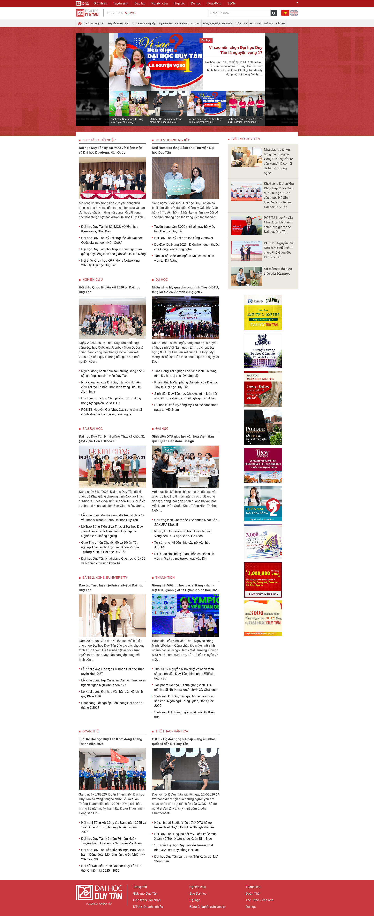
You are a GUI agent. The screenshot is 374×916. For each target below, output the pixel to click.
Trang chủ (140, 887)
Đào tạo (139, 3)
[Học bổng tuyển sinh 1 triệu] (263, 580)
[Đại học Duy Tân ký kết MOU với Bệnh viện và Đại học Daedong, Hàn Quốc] (112, 177)
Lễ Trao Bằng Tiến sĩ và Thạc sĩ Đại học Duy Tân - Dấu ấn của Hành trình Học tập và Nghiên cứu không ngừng (112, 531)
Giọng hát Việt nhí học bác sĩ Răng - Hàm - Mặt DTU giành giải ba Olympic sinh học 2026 (185, 588)
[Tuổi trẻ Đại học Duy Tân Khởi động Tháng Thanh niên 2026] (112, 769)
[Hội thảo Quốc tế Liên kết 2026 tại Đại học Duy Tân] (112, 317)
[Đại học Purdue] (263, 427)
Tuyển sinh (120, 3)
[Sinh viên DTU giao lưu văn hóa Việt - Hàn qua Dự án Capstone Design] (185, 466)
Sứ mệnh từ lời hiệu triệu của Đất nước (278, 271)
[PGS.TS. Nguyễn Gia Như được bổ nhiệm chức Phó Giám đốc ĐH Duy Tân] (246, 250)
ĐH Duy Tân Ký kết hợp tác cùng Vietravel (183, 238)
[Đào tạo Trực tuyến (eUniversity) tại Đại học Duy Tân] (112, 615)
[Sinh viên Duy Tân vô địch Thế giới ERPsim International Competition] (156, 58)
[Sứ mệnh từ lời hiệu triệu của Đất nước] (246, 276)
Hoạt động (214, 3)
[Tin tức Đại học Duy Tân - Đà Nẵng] (105, 12)
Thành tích (241, 23)
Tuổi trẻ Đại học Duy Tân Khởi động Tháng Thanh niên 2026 (110, 741)
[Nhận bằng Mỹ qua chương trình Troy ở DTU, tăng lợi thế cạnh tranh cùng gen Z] (185, 317)
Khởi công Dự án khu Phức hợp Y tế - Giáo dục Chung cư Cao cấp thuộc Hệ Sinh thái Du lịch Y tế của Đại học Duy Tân (279, 195)
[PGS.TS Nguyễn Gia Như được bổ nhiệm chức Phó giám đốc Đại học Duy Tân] (246, 225)
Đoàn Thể (255, 23)
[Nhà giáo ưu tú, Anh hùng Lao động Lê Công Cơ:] (246, 156)
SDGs (231, 3)
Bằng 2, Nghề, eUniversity (217, 23)
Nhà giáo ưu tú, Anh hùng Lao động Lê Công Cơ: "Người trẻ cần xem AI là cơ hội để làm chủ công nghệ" (278, 161)
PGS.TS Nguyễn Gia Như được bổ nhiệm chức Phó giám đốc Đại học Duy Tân (278, 224)
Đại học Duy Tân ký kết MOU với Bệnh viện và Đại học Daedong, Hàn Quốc (110, 150)
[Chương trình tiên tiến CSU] (263, 312)
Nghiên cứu (165, 23)
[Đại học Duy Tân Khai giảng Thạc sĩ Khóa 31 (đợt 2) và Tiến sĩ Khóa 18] (112, 466)
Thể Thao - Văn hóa (274, 23)
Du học (161, 279)
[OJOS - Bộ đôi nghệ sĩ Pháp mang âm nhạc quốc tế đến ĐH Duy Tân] (185, 769)
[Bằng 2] (263, 503)
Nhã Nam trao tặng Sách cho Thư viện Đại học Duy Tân (183, 150)
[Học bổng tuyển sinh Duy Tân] (263, 618)
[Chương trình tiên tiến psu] (263, 350)
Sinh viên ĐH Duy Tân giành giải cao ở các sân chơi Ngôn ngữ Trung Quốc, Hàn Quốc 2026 (184, 701)
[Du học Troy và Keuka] (263, 465)
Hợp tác (179, 3)
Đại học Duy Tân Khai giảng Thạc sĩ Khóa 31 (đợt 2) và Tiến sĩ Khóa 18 (112, 439)
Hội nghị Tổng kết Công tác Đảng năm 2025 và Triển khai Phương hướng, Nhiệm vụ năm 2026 (113, 827)
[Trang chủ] (80, 24)
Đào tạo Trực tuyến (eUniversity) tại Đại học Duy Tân (111, 588)
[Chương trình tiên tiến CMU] (263, 389)
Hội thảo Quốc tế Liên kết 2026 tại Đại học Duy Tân (109, 290)
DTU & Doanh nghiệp (143, 23)
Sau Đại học (181, 23)
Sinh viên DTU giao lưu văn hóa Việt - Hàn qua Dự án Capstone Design (183, 439)
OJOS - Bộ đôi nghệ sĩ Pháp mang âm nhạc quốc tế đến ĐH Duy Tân (184, 741)
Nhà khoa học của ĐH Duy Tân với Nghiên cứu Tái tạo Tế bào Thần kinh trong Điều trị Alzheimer (111, 387)
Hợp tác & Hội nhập (118, 23)
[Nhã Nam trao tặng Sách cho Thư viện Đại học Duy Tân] (185, 177)
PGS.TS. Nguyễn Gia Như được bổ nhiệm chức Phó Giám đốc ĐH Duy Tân (279, 250)
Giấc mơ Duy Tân (94, 23)
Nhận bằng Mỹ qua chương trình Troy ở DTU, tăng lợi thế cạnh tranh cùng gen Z (185, 290)
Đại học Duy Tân (103, 903)
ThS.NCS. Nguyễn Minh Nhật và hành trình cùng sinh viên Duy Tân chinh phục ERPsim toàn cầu (184, 673)
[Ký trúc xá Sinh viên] (263, 541)
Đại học (195, 23)
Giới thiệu (100, 3)
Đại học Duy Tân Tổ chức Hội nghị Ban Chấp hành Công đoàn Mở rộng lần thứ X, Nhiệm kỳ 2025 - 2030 (113, 854)
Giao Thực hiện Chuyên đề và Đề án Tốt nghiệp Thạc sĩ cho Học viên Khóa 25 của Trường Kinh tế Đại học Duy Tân (110, 547)
